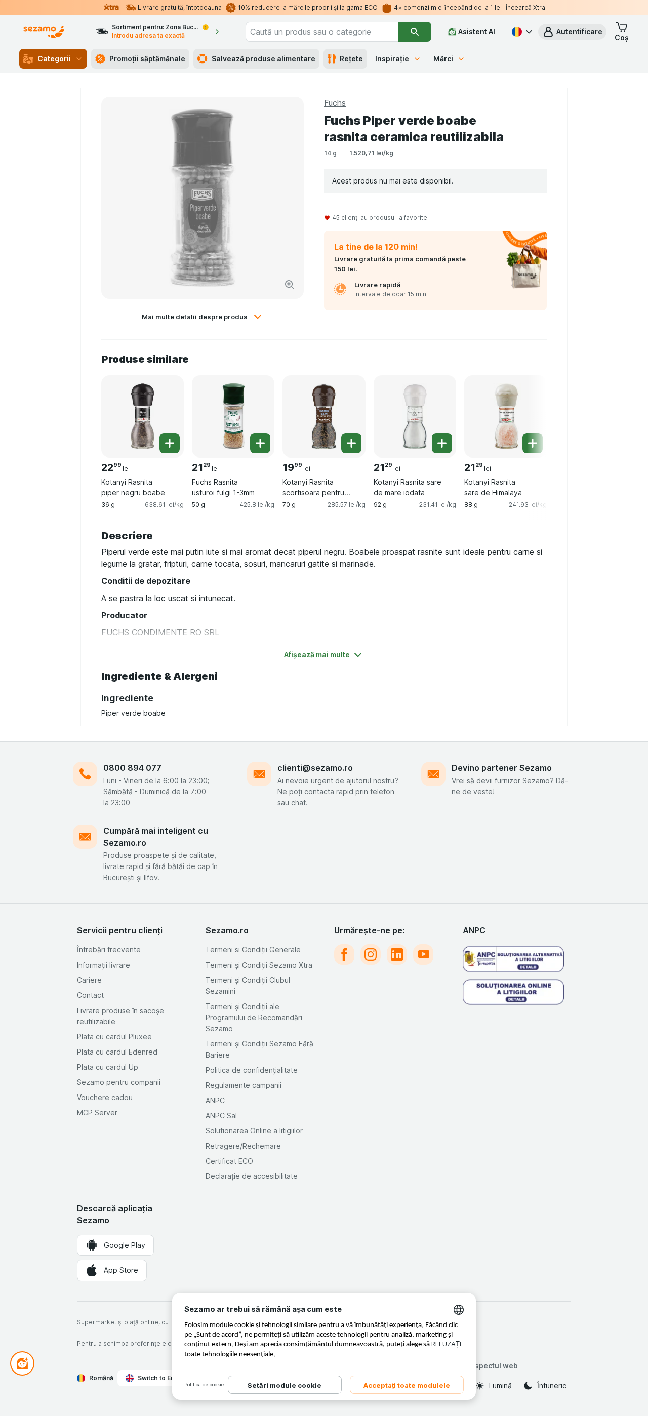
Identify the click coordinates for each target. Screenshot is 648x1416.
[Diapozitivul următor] (526, 415)
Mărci (443, 58)
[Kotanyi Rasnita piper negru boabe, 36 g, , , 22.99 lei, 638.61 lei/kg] (142, 416)
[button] (572, 32)
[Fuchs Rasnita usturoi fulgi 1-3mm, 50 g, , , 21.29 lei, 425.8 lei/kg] (233, 416)
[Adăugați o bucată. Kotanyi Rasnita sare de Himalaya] (532, 443)
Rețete (351, 58)
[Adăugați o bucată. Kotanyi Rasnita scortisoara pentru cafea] (351, 443)
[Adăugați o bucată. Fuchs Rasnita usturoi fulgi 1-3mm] (260, 443)
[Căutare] (414, 32)
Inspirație (392, 58)
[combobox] (322, 32)
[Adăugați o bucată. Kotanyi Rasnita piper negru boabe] (169, 443)
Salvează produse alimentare (263, 58)
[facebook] (344, 954)
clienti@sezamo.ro (315, 768)
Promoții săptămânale (147, 58)
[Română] (521, 32)
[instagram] (370, 954)
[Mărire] (289, 285)
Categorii (54, 58)
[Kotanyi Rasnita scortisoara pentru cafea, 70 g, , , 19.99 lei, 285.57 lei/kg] (323, 416)
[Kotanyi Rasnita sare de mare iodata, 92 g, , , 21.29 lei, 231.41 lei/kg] (415, 416)
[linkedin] (397, 954)
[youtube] (423, 954)
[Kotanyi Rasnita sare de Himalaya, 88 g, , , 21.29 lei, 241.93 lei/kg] (505, 416)
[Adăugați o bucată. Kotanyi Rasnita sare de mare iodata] (442, 443)
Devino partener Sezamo (502, 768)
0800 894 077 (132, 768)
